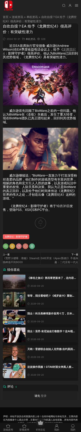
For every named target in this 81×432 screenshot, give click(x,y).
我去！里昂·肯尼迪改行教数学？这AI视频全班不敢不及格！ (51, 331)
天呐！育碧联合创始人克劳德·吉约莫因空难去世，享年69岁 (51, 349)
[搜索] (63, 5)
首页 (5, 17)
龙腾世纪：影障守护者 (16, 236)
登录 (44, 396)
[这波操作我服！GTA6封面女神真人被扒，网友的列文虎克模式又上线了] (14, 370)
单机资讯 (32, 17)
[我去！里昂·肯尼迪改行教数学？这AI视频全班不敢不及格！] (14, 335)
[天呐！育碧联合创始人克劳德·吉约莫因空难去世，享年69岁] (14, 352)
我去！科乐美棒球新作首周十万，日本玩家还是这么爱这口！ (51, 313)
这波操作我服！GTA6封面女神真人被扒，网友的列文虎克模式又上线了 (49, 367)
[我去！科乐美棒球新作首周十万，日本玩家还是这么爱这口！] (14, 317)
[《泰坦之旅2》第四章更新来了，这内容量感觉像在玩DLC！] (14, 281)
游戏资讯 (17, 17)
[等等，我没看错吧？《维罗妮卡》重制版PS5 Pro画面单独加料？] (14, 299)
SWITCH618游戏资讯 (8, 5)
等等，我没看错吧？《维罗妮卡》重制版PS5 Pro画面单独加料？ (51, 296)
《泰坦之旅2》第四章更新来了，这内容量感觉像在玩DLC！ (50, 278)
